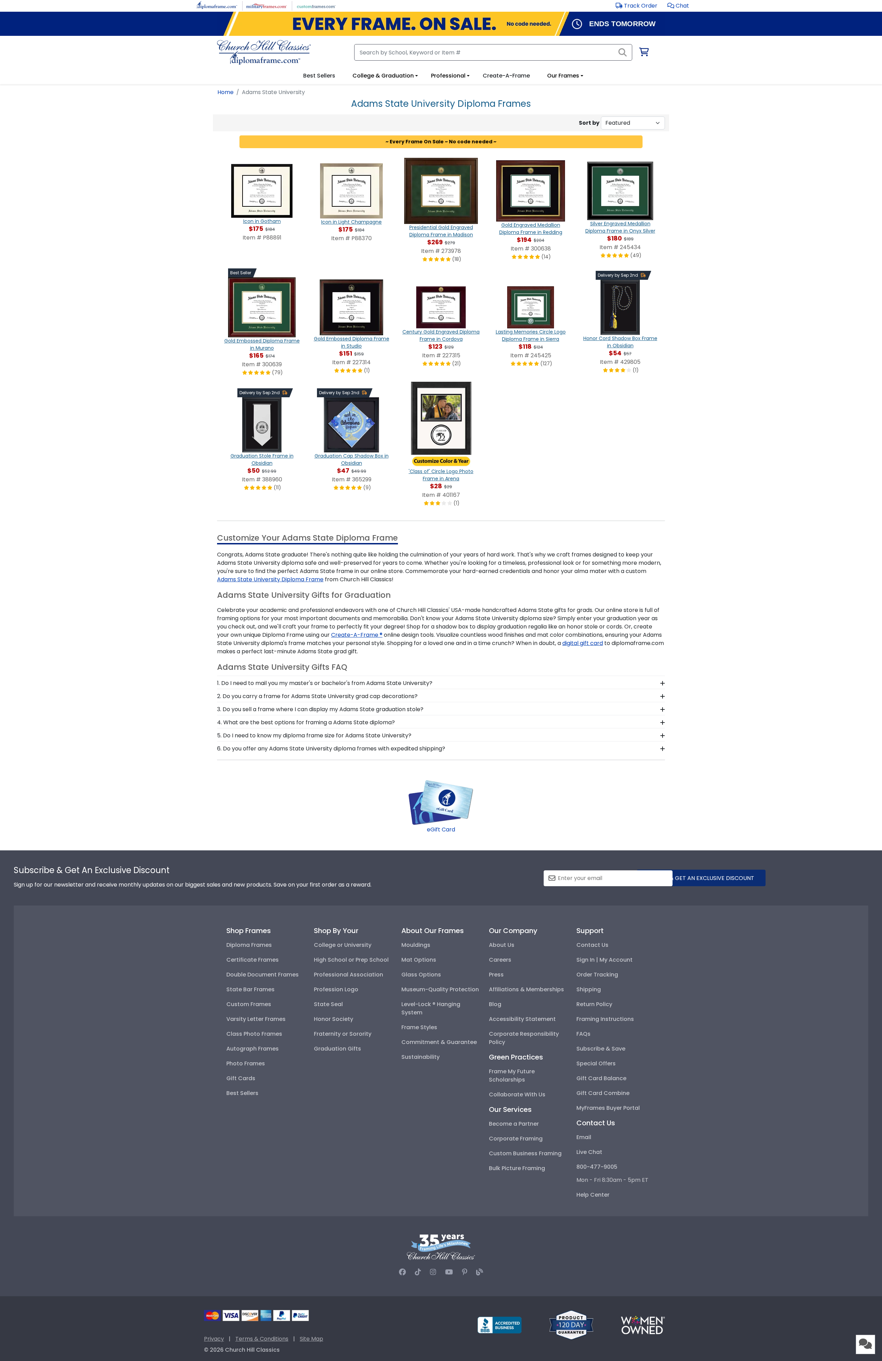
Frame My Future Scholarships (512, 1075)
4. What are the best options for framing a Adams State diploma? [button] (306, 722)
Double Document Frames (262, 975)
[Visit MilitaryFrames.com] (266, 5)
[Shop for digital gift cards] (441, 802)
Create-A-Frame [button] (506, 76)
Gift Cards (240, 1078)
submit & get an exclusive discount (701, 878)
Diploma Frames (249, 945)
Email (583, 1137)
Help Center (592, 1195)
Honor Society (333, 1019)
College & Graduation (383, 76)
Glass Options (421, 975)
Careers (500, 960)
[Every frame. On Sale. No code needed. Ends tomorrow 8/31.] (441, 24)
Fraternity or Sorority (342, 1034)
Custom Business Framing (525, 1153)
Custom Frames (248, 1004)
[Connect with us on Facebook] (402, 1272)
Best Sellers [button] (319, 76)
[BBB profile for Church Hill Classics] (500, 1325)
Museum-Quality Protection (440, 989)
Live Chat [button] (589, 1152)
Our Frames (563, 76)
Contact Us (592, 945)
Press (496, 975)
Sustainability (420, 1057)
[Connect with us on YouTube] (449, 1272)
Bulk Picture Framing (517, 1168)
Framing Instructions (605, 1019)
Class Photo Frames (254, 1034)
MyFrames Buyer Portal (608, 1108)
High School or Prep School (351, 960)
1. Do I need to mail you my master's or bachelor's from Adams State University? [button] (324, 683)
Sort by (589, 123)
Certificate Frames (252, 960)
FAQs (583, 1034)
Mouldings (415, 945)
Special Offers (596, 1063)
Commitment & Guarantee (439, 1042)
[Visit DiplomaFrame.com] (217, 5)
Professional (448, 76)
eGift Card (441, 829)
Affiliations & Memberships (526, 989)
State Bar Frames (250, 989)
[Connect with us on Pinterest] (464, 1272)
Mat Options (418, 960)
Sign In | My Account (604, 960)
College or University (342, 945)
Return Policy (594, 1004)
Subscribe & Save (600, 1049)
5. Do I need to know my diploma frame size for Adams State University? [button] (314, 735)
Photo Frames (245, 1063)
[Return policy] (571, 1325)
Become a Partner (514, 1124)
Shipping (588, 989)
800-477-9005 (596, 1167)
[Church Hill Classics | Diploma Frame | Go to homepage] (264, 52)
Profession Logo (336, 989)
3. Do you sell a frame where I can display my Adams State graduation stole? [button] (320, 709)
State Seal (328, 1004)
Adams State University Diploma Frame (270, 579)
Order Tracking (597, 975)
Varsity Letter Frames (256, 1019)
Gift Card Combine (602, 1093)
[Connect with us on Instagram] (433, 1272)
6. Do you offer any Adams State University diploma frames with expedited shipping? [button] (331, 749)
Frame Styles (419, 1027)
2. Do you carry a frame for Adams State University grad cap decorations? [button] (317, 696)
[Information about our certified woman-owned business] (643, 1325)
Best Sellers (242, 1093)
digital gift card (582, 643)
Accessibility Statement (522, 1019)
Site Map (311, 1339)
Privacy (214, 1339)
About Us (501, 945)
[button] (678, 6)
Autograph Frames (252, 1049)
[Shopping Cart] (643, 53)
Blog (495, 1004)
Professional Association (348, 975)
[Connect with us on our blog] (479, 1272)
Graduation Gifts (337, 1049)
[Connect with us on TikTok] (418, 1272)
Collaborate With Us (517, 1094)
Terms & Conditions (261, 1339)
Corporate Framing (516, 1139)
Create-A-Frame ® (356, 635)
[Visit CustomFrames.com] (316, 5)
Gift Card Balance (601, 1078)
